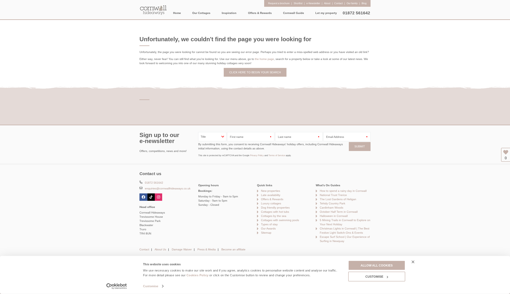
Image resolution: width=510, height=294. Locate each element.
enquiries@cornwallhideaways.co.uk (167, 188)
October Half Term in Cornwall (339, 211)
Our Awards (268, 228)
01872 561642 (356, 13)
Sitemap (266, 232)
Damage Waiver (182, 249)
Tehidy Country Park (332, 203)
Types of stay (269, 224)
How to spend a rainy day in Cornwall (343, 190)
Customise (150, 286)
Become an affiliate (233, 249)
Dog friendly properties (275, 207)
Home (177, 13)
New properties (270, 190)
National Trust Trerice (333, 195)
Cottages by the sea (273, 216)
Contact (144, 249)
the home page (264, 59)
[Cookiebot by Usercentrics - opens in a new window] (116, 286)
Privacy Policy (257, 155)
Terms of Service (277, 155)
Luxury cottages (271, 203)
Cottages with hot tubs (275, 211)
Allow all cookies (377, 265)
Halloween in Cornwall (334, 216)
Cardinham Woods (331, 207)
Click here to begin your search (255, 72)
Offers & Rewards (272, 199)
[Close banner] (413, 261)
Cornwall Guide (293, 13)
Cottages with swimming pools (280, 220)
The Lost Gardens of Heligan (338, 199)
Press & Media (206, 249)
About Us (160, 249)
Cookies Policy (197, 275)
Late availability (270, 195)
